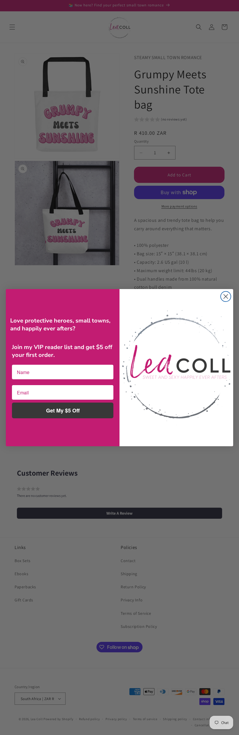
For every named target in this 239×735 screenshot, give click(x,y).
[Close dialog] (226, 296)
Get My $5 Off (63, 410)
